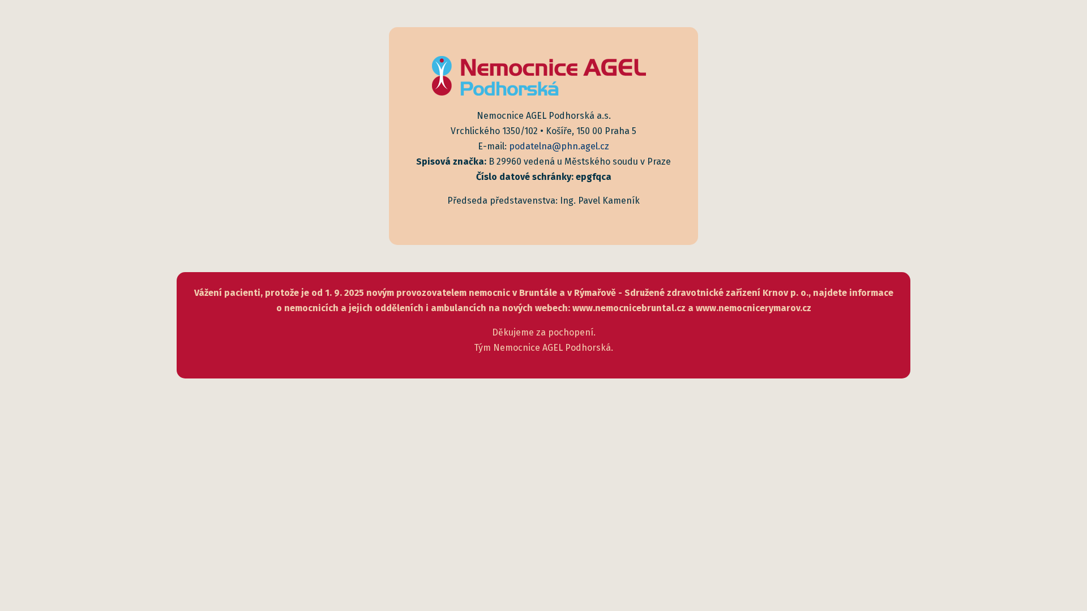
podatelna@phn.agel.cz (559, 146)
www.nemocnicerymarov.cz (753, 308)
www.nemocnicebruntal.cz (629, 308)
